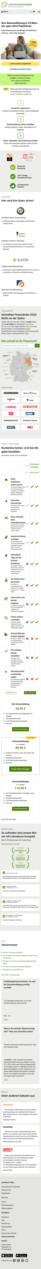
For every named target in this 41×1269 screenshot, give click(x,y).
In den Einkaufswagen (20, 729)
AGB (2, 1220)
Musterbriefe (5, 1193)
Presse (3, 1202)
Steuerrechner (6, 1190)
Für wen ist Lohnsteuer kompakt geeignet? (17, 967)
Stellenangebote (6, 1208)
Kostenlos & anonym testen (20, 69)
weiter (6, 1020)
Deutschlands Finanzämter (10, 1187)
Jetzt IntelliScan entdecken (21, 94)
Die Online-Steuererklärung (15, 7)
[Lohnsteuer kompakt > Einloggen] (39, 12)
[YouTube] (26, 1260)
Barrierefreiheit (6, 1227)
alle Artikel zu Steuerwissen (10, 975)
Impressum (5, 1217)
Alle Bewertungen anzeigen (10, 844)
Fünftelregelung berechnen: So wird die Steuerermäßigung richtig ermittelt (19, 984)
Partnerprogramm (7, 1205)
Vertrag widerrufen (8, 1236)
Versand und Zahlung (8, 1233)
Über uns (4, 1197)
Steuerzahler (29, 326)
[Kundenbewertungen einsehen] (9, 157)
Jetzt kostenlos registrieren (20, 64)
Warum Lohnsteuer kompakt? (13, 952)
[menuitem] (32, 11)
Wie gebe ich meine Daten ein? (13, 970)
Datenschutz (5, 1223)
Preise (3, 1230)
